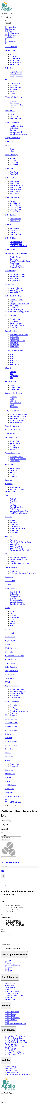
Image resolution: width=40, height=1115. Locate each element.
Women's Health (11, 987)
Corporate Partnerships (13, 1052)
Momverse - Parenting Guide (15, 1024)
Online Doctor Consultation (15, 1036)
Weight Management (12, 1044)
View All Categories (12, 1018)
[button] (20, 835)
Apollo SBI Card (11, 1050)
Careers (8, 963)
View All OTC (10, 1014)
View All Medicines (12, 1012)
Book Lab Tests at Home (14, 1038)
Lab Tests (8, 31)
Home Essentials (11, 715)
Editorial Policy (10, 1067)
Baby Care (9, 141)
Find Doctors (10, 29)
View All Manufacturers (13, 802)
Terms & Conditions (12, 1071)
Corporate (8, 967)
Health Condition (11, 741)
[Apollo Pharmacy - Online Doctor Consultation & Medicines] (6, 11)
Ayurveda (8, 584)
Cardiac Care (10, 985)
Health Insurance (11, 1048)
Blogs (7, 1022)
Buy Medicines (10, 27)
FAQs (7, 969)
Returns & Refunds (12, 1073)
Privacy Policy (10, 1069)
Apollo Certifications (12, 965)
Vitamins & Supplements (14, 995)
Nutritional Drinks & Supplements (17, 312)
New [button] (7, 39)
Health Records (10, 35)
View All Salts (10, 1016)
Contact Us (9, 971)
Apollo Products (11, 47)
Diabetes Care (10, 983)
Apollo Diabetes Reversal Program (17, 1042)
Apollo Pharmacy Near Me (14, 1054)
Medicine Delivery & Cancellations (17, 1075)
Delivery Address (7, 13)
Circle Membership (12, 33)
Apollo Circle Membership (14, 1046)
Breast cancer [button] (5, 866)
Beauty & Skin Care (12, 991)
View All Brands (11, 1020)
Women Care (10, 434)
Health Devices (10, 648)
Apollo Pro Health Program (15, 1040)
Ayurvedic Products (12, 993)
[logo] (8, 1089)
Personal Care (10, 491)
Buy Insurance (10, 42)
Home (7, 800)
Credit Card (9, 38)
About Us (8, 961)
